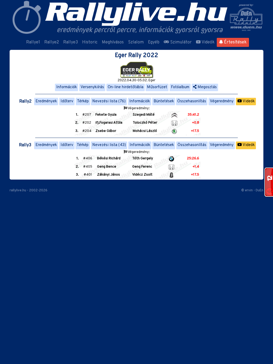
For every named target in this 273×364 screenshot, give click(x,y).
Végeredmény (222, 101)
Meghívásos (113, 42)
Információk (66, 87)
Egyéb (153, 42)
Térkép (83, 101)
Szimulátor (180, 42)
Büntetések (164, 101)
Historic (90, 42)
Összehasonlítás (191, 101)
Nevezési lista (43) (109, 145)
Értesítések (235, 42)
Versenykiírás (92, 87)
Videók (208, 42)
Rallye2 (51, 42)
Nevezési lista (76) (109, 101)
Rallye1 (33, 42)
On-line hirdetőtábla (125, 87)
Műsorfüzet (157, 87)
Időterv (67, 101)
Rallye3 (70, 42)
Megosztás (206, 87)
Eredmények (46, 101)
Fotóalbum (180, 87)
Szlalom (136, 42)
